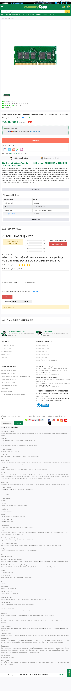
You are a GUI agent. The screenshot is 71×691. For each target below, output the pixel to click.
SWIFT (2, 446)
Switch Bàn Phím (47, 545)
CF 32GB (17, 478)
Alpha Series (4, 484)
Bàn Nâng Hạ (47, 561)
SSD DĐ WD (23, 641)
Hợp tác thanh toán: (13, 394)
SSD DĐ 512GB (29, 643)
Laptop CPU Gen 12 (20, 440)
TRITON (36, 446)
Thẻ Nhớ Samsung (15, 475)
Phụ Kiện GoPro (56, 628)
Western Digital (4, 635)
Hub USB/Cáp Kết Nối (24, 628)
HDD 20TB (63, 663)
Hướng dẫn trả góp (41, 357)
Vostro (23, 456)
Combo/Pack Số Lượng (44, 478)
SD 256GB (63, 476)
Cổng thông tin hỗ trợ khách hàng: (15, 376)
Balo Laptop (24, 505)
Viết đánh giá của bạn (57, 244)
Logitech (3, 540)
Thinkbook (8, 489)
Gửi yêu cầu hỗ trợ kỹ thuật (8, 379)
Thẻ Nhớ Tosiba (24, 475)
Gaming (9, 456)
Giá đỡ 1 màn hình (5, 567)
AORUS (17, 451)
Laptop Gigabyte (17, 433)
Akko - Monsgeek (5, 545)
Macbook (3, 433)
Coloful (14, 594)
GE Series (41, 484)
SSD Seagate (21, 652)
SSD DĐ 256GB (11, 643)
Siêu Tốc (61, 675)
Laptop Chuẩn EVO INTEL (7, 440)
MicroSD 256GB (17, 476)
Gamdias (44, 599)
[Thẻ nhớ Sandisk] (35, 3)
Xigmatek (7, 599)
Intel (2, 583)
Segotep (27, 599)
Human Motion (42, 567)
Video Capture (4, 577)
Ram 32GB (21, 620)
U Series (3, 451)
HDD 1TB (10, 663)
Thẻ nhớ (45, 14)
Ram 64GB (27, 620)
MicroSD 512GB (26, 476)
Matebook (3, 500)
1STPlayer (21, 599)
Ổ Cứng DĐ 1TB (30, 635)
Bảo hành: (8, 373)
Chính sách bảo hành (42, 351)
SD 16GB (40, 476)
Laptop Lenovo (51, 433)
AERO (12, 451)
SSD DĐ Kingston (40, 641)
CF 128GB (28, 478)
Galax (40, 599)
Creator (67, 484)
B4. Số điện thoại (30, 282)
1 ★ (27, 251)
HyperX (16, 540)
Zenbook (6, 462)
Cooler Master (22, 561)
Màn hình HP (21, 615)
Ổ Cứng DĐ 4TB (56, 635)
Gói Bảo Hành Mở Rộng (7, 505)
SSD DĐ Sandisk (31, 641)
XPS (38, 456)
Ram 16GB (15, 620)
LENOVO (9, 511)
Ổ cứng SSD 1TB (33, 650)
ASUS (8, 516)
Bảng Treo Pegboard (33, 567)
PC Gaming (31, 14)
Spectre (25, 469)
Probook (34, 469)
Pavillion (13, 469)
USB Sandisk (4, 532)
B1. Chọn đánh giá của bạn (10, 264)
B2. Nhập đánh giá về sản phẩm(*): (12, 269)
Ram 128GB (34, 620)
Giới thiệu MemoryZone (7, 345)
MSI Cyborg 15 (16, 14)
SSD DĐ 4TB (60, 643)
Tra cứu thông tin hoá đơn (8, 382)
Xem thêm (36, 189)
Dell (28, 540)
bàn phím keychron (6, 14)
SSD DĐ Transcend (61, 641)
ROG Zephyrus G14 (36, 462)
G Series (28, 456)
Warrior (3, 561)
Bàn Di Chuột (33, 540)
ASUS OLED (24, 14)
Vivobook (18, 464)
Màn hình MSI (52, 615)
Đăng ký (18, 423)
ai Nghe (35, 550)
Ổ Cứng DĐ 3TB (47, 635)
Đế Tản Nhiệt (17, 505)
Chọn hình (35, 291)
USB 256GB (8, 534)
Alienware (33, 456)
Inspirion (19, 456)
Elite (22, 469)
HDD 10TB (44, 663)
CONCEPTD (8, 446)
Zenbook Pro (27, 462)
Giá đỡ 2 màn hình (15, 567)
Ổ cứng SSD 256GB (49, 648)
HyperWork (29, 561)
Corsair (11, 540)
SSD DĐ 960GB (37, 643)
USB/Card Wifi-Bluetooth (37, 628)
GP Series (36, 484)
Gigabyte (14, 588)
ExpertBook (24, 464)
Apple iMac (15, 522)
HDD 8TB (38, 663)
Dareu (31, 545)
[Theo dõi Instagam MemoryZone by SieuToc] (61, 420)
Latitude (14, 456)
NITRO (24, 446)
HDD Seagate (12, 665)
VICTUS (18, 469)
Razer (7, 540)
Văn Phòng (3, 456)
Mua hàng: (8, 370)
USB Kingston (11, 532)
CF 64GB (23, 478)
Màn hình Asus (4, 615)
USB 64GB (61, 532)
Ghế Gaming (65, 561)
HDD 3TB (21, 663)
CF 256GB (34, 478)
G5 (6, 451)
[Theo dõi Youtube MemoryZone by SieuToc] (65, 420)
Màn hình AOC (36, 615)
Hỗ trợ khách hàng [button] (8, 367)
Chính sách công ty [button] (44, 341)
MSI (14, 516)
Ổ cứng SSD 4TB (52, 650)
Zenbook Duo (12, 462)
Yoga (18, 489)
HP (1, 511)
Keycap (40, 545)
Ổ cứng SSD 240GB (27, 648)
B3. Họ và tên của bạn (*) (9, 282)
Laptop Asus (38, 433)
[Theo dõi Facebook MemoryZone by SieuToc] (49, 420)
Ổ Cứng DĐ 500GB (20, 635)
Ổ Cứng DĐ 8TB (65, 635)
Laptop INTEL (59, 433)
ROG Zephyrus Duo (57, 462)
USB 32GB (55, 532)
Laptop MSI (9, 433)
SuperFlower (25, 604)
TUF (2, 462)
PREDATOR (30, 446)
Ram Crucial (48, 620)
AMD (5, 583)
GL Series (30, 484)
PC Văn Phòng (4, 527)
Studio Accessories (27, 577)
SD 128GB (57, 476)
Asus (31, 599)
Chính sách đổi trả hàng (42, 348)
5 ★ (27, 240)
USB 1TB (21, 534)
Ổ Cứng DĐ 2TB (39, 635)
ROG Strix (12, 464)
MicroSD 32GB (59, 475)
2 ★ (27, 248)
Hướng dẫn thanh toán (42, 354)
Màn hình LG (44, 615)
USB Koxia (25, 532)
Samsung (21, 550)
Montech (35, 599)
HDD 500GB (4, 663)
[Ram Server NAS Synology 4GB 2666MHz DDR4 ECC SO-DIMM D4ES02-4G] (35, 55)
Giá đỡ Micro (24, 567)
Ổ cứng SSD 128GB (16, 648)
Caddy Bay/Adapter (5, 628)
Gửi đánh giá (7, 297)
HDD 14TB (56, 663)
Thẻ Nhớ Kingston (33, 475)
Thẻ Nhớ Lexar (42, 475)
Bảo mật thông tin (5, 354)
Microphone (19, 577)
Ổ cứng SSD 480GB (59, 648)
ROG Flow (6, 464)
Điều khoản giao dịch (6, 351)
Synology (13, 118)
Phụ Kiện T (30, 550)
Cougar (35, 561)
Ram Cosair (41, 620)
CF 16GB (12, 478)
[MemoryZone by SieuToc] (35, 7)
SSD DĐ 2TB (52, 643)
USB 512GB (15, 534)
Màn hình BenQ (28, 615)
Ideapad (3, 489)
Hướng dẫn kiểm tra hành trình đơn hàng (47, 360)
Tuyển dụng (4, 357)
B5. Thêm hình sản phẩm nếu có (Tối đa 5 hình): (20, 291)
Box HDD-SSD (15, 628)
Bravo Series (18, 484)
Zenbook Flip (20, 462)
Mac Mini (22, 516)
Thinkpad (14, 489)
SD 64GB (51, 476)
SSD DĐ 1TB (45, 643)
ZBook (30, 469)
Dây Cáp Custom (56, 545)
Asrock (17, 516)
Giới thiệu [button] (5, 341)
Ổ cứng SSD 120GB (6, 648)
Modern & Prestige (55, 484)
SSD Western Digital (31, 652)
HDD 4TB (27, 663)
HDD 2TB (16, 663)
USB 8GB (43, 532)
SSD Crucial (15, 652)
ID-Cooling (21, 610)
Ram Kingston (62, 620)
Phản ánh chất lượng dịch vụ (9, 385)
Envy (8, 469)
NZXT (49, 599)
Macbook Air (4, 495)
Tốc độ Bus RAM (9, 105)
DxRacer (16, 561)
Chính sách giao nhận (42, 345)
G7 (9, 451)
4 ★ (27, 243)
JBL (25, 550)
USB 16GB (49, 532)
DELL (4, 511)
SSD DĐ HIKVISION (51, 641)
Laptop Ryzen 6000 (30, 440)
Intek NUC (3, 516)
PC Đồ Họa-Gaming (14, 527)
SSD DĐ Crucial (5, 641)
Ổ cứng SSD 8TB (61, 650)
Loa (53, 14)
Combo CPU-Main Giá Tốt (26, 527)
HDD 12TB (50, 663)
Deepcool (13, 599)
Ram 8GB (9, 620)
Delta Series (11, 484)
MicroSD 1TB (34, 476)
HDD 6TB (32, 663)
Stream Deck (12, 577)
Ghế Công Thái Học (56, 561)
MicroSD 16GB (51, 475)
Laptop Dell (44, 433)
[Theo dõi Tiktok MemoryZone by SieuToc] (49, 423)
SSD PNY (39, 652)
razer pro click (38, 14)
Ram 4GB (3, 620)
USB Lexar (18, 532)
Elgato (11, 572)
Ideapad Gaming (25, 489)
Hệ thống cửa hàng (6, 348)
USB (50, 14)
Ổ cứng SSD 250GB (38, 648)
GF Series (24, 484)
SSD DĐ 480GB (20, 643)
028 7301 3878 (14, 153)
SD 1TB (7, 478)
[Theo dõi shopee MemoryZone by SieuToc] (57, 420)
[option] (35, 55)
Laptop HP (24, 433)
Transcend (11, 635)
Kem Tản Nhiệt (47, 628)
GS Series (47, 484)
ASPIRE (14, 446)
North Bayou (50, 567)
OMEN (39, 469)
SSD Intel (8, 652)
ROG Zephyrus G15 (46, 462)
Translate (67, 1)
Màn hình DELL (13, 615)
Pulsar (20, 540)
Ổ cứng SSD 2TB (42, 650)
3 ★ (27, 246)
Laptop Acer (31, 433)
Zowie (24, 540)
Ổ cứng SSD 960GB (23, 650)
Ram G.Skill (55, 620)
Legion (31, 489)
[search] (67, 11)
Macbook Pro (11, 495)
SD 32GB (46, 476)
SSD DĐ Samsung (14, 641)
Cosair (2, 599)
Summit (63, 484)
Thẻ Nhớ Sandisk (5, 475)
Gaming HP (44, 469)
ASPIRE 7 (19, 446)
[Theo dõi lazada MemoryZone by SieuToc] (53, 420)
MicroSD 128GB (8, 476)
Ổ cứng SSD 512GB (13, 650)
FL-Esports (26, 545)
